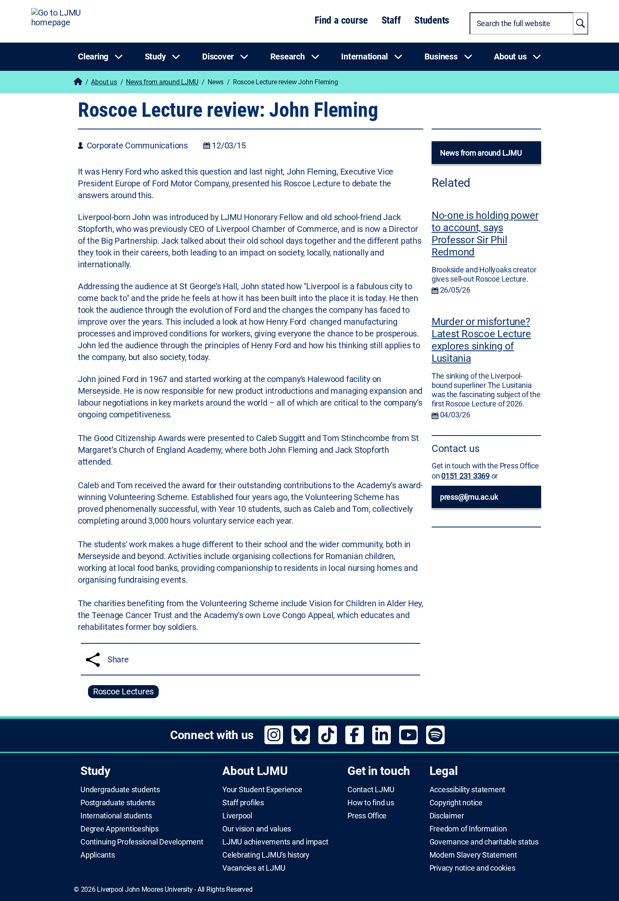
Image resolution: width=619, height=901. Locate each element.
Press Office (367, 816)
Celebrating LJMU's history (266, 855)
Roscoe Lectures (123, 691)
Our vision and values (256, 829)
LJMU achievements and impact (275, 842)
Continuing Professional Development (141, 842)
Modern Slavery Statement (473, 855)
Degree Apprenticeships (119, 829)
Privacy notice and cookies (472, 868)
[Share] (92, 659)
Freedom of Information (468, 829)
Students (431, 20)
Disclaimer (447, 816)
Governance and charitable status (484, 842)
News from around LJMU (162, 82)
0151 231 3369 (465, 475)
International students (116, 816)
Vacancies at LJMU (253, 868)
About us (104, 82)
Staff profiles (243, 803)
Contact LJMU (371, 789)
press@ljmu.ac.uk (469, 496)
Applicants (97, 855)
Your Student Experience (262, 789)
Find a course (341, 20)
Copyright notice (456, 803)
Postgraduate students (117, 803)
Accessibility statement (467, 789)
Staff (391, 20)
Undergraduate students (120, 789)
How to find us (370, 803)
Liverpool (237, 816)
